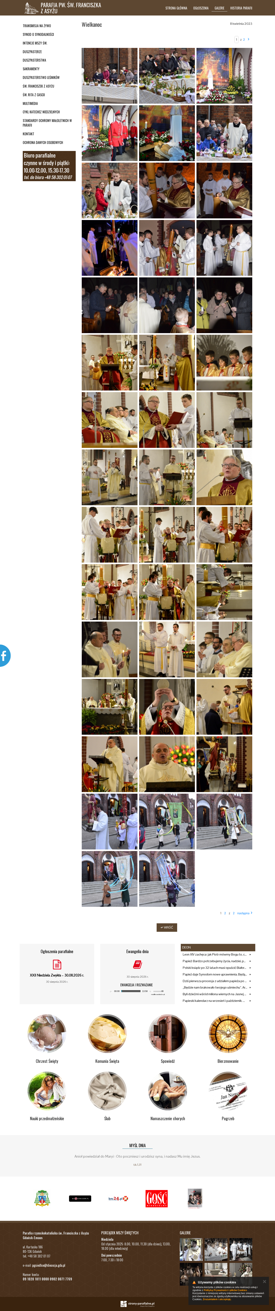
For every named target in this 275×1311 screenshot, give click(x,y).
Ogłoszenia (201, 8)
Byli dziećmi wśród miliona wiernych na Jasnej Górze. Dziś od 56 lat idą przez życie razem (215, 994)
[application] (136, 991)
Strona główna (176, 8)
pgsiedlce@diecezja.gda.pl (48, 1265)
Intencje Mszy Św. (35, 43)
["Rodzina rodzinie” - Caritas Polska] (195, 1199)
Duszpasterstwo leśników (41, 77)
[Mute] (150, 991)
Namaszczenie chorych (168, 1118)
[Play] (111, 991)
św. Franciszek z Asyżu (38, 86)
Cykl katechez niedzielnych (41, 112)
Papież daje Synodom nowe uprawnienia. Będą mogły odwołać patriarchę (215, 974)
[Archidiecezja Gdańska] (42, 1199)
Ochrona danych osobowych (43, 142)
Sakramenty (31, 68)
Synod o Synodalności (38, 34)
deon (186, 947)
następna (243, 913)
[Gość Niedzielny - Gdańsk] (157, 1199)
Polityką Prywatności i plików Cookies (225, 1290)
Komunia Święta (107, 1061)
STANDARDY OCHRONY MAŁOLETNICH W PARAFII (47, 123)
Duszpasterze (32, 51)
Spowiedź (168, 1061)
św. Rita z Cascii (34, 94)
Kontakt (28, 133)
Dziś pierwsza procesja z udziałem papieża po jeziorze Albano (215, 981)
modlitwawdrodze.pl (158, 994)
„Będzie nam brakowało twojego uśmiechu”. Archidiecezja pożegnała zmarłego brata (215, 987)
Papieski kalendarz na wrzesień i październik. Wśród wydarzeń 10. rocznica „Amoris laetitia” (215, 1001)
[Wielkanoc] (110, 76)
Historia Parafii (241, 8)
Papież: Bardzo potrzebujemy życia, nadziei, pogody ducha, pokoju (215, 961)
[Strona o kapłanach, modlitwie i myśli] (80, 1199)
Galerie (219, 8)
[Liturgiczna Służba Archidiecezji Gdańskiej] (118, 1199)
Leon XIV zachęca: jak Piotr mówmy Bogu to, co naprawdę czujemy (215, 954)
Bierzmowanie (228, 1061)
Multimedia (30, 103)
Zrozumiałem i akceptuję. (217, 1299)
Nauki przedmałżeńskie (47, 1118)
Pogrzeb (228, 1118)
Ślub (107, 1118)
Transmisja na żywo (37, 25)
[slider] (159, 990)
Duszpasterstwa (34, 60)
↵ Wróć (167, 927)
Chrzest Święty (47, 1061)
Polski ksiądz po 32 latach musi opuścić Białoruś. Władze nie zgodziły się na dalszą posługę (215, 968)
